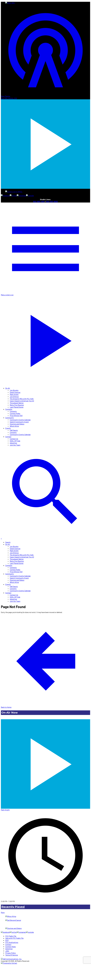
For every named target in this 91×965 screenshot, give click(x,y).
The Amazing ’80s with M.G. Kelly (22, 399)
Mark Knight (14, 394)
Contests (8, 409)
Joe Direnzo (14, 396)
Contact (8, 437)
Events (8, 428)
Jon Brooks (14, 390)
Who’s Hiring (14, 426)
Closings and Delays (17, 424)
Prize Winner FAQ (16, 415)
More (3, 912)
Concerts (13, 432)
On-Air (7, 388)
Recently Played (13, 906)
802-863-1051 (39, 201)
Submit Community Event (19, 422)
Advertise (13, 443)
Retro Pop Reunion (17, 405)
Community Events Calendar (20, 420)
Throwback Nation (17, 403)
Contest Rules (15, 413)
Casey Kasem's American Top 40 (22, 401)
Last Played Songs (16, 407)
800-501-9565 (52, 201)
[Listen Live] (45, 763)
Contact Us (14, 439)
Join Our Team (15, 445)
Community (9, 418)
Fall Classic (14, 430)
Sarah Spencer (15, 392)
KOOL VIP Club (15, 441)
